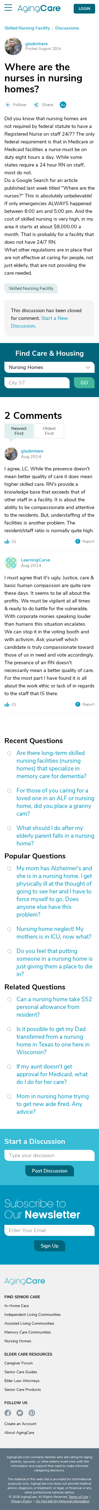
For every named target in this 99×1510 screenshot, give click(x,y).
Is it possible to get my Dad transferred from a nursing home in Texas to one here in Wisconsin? (53, 1040)
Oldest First (49, 431)
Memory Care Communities (27, 1332)
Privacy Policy (21, 1501)
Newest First (19, 431)
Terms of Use (78, 1497)
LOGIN (84, 8)
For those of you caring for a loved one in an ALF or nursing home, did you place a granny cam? (55, 802)
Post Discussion (49, 1171)
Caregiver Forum (18, 1363)
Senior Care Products (22, 1389)
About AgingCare (19, 1432)
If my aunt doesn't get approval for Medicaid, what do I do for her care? (52, 1074)
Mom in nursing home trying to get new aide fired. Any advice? (52, 1104)
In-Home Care (16, 1305)
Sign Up (50, 1246)
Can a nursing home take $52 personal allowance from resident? (54, 1007)
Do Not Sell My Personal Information (63, 1501)
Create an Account (20, 1423)
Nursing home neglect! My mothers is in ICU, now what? (53, 933)
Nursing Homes (17, 1341)
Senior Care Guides (20, 1372)
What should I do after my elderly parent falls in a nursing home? (55, 835)
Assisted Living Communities (29, 1323)
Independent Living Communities (32, 1314)
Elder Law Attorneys (22, 1380)
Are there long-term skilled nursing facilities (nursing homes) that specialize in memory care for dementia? (51, 764)
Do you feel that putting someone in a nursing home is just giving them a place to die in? (54, 962)
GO (84, 382)
